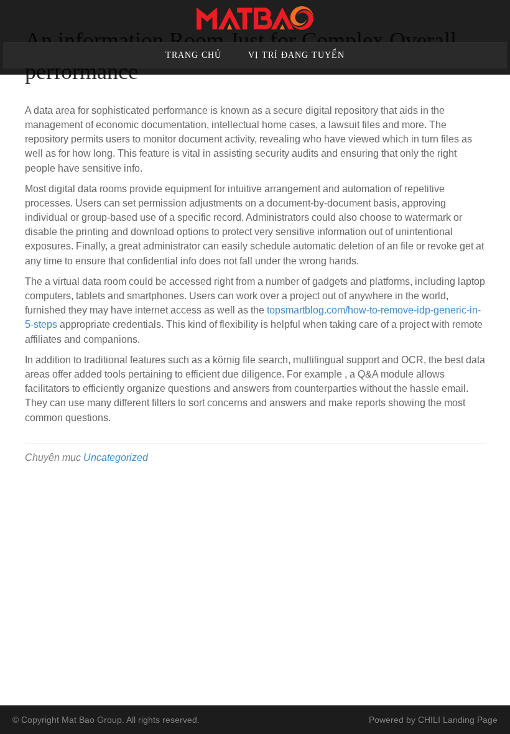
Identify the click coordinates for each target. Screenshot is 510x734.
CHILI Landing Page (458, 720)
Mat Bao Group (92, 720)
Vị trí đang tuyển (296, 55)
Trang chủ (193, 55)
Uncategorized (115, 457)
